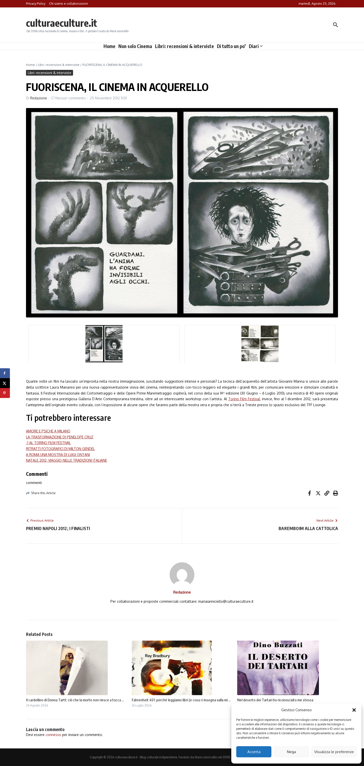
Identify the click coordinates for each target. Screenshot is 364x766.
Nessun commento (70, 98)
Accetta (253, 751)
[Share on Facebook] (5, 373)
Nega (291, 751)
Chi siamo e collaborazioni (68, 3)
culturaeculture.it (61, 23)
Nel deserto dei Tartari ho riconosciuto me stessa (275, 700)
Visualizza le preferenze (334, 751)
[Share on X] (5, 383)
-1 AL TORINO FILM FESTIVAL (48, 443)
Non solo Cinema (135, 46)
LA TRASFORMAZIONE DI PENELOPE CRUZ (59, 437)
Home (109, 46)
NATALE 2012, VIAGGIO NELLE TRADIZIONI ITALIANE (66, 460)
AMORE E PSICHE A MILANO (48, 431)
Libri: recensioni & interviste (184, 46)
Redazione (38, 98)
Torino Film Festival (244, 399)
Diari (254, 46)
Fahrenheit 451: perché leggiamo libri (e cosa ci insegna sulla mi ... (181, 700)
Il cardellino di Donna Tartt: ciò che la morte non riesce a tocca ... (75, 700)
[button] (354, 710)
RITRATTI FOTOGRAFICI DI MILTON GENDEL (60, 449)
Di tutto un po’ (231, 46)
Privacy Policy (35, 3)
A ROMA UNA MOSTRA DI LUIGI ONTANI (58, 455)
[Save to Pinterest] (5, 393)
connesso (53, 735)
